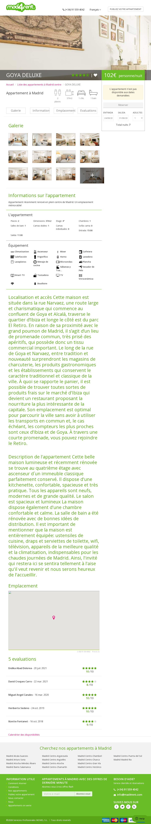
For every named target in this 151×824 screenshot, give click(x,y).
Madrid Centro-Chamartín (54, 767)
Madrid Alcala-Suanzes (17, 756)
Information (41, 110)
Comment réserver (17, 783)
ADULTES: (138, 112)
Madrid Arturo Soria (15, 759)
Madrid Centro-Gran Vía (89, 763)
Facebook (116, 806)
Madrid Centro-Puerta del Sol (128, 756)
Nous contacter (15, 798)
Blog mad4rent (134, 806)
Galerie (16, 110)
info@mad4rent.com (129, 794)
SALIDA (121, 112)
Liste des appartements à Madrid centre (39, 84)
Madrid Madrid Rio (123, 759)
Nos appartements (17, 790)
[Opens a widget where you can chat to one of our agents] (140, 819)
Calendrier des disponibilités (24, 734)
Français (94, 9)
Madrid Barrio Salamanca (18, 767)
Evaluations (88, 110)
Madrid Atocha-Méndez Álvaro (21, 763)
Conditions (13, 787)
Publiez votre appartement (21, 794)
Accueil (10, 84)
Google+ (128, 806)
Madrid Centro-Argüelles (54, 759)
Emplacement (64, 110)
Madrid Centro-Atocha (53, 763)
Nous (10, 801)
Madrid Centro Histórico (89, 767)
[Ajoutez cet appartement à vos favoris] (95, 75)
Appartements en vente (19, 805)
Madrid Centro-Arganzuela (55, 756)
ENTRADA (108, 112)
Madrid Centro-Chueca (89, 759)
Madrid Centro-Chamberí (90, 756)
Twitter (122, 806)
